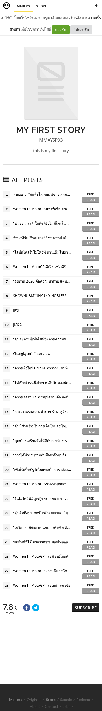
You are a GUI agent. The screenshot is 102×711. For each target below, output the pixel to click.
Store (41, 6)
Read (91, 199)
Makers (23, 6)
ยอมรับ (60, 29)
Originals (34, 699)
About (35, 706)
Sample (66, 699)
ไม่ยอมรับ (81, 29)
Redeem (83, 699)
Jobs (66, 706)
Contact (51, 706)
